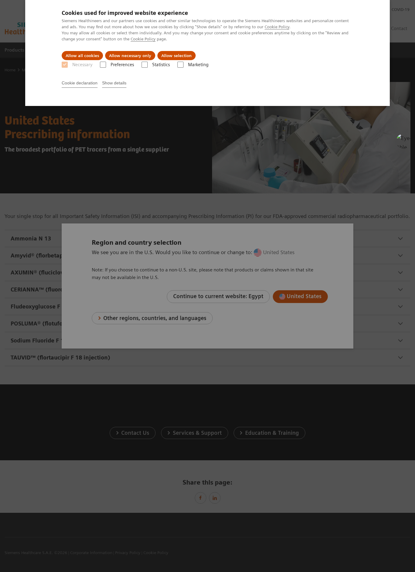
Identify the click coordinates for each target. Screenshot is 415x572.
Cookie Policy (277, 26)
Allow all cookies (82, 55)
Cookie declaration (80, 82)
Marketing (198, 64)
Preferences (122, 64)
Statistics (161, 64)
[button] (403, 141)
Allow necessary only (130, 55)
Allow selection (176, 55)
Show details (114, 82)
